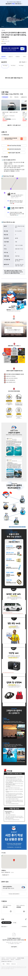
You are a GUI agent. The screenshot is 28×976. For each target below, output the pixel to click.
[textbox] (14, 145)
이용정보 (17, 56)
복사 (13, 872)
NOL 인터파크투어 (6, 922)
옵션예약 (3, 56)
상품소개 (10, 56)
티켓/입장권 (5, 97)
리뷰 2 (24, 56)
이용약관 (3, 958)
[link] (14, 145)
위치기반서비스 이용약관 (10, 958)
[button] (14, 139)
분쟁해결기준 (18, 959)
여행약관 (12, 959)
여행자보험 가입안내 (5, 959)
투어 (11, 97)
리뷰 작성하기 (14, 946)
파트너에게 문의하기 (14, 893)
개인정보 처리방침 (20, 958)
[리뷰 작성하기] (26, 919)
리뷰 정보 (8, 41)
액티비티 (16, 97)
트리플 (14, 922)
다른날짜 (23, 62)
